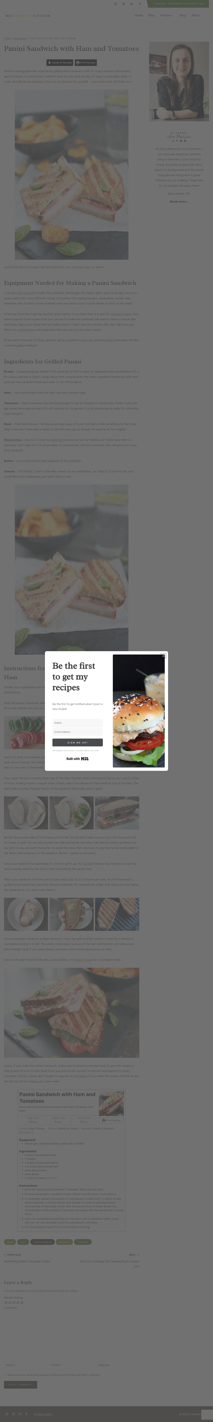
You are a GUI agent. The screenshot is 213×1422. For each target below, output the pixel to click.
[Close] (163, 656)
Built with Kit (78, 759)
